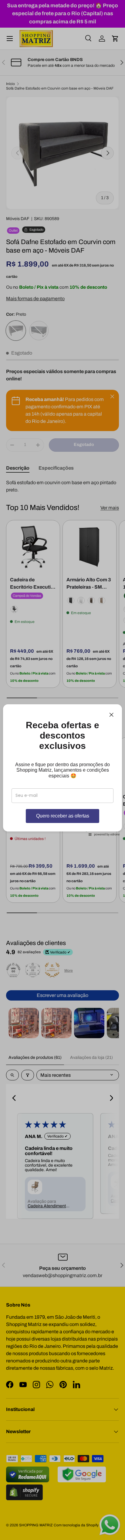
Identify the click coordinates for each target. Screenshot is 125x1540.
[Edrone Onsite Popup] (62, 770)
